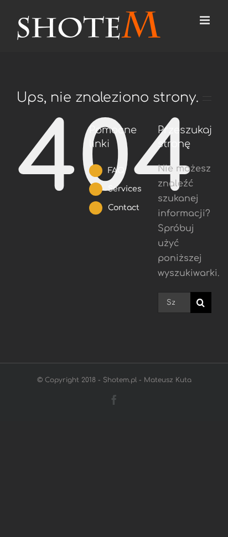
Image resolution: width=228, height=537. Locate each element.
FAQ (116, 170)
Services (125, 189)
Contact (123, 208)
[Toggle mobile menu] (205, 20)
